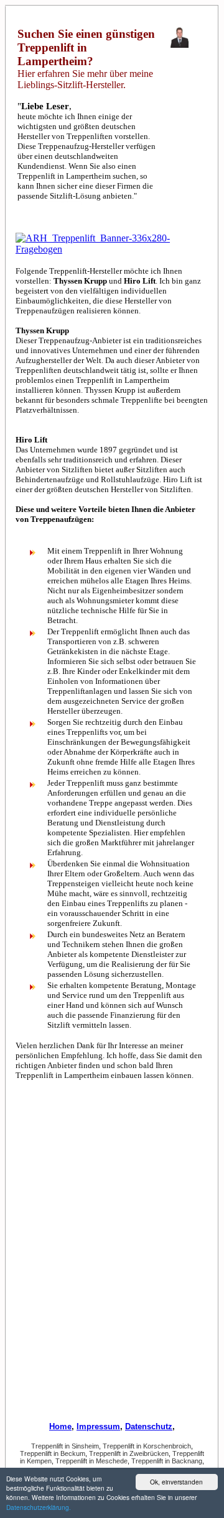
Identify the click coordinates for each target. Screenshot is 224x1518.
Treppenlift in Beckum (52, 1453)
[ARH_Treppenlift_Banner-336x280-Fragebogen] (112, 249)
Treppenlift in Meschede (91, 1461)
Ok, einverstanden (176, 1481)
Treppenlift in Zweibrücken (129, 1453)
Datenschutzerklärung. (38, 1507)
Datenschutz (148, 1426)
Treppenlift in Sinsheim (65, 1446)
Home (60, 1426)
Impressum (98, 1426)
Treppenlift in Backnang (166, 1461)
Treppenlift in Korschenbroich (147, 1446)
